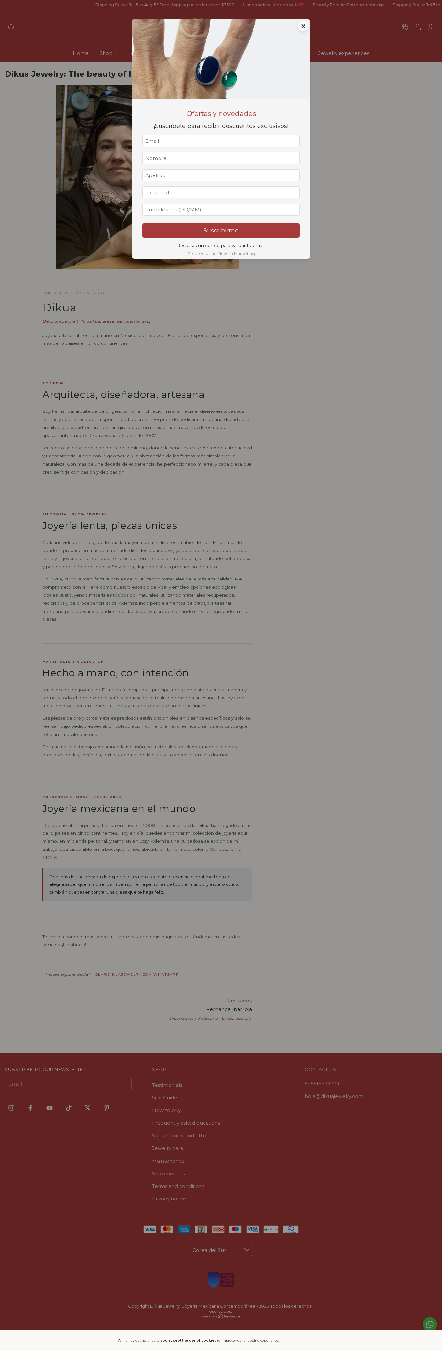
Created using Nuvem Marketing (221, 253)
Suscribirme (221, 230)
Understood (304, 1340)
